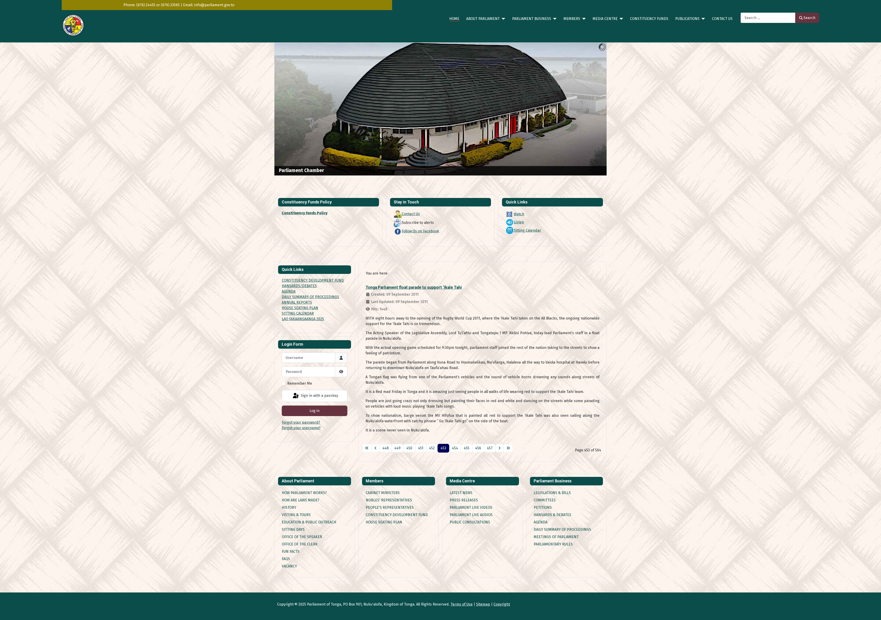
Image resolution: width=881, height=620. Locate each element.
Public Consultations (470, 522)
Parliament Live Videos (471, 507)
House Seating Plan (384, 522)
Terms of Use (462, 604)
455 (466, 448)
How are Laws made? (300, 500)
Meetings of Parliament (556, 537)
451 (420, 448)
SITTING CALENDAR (298, 313)
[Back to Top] (873, 611)
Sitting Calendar (527, 230)
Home (454, 19)
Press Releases (464, 500)
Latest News (461, 493)
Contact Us (722, 19)
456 (478, 448)
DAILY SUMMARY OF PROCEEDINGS (310, 297)
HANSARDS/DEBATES (299, 286)
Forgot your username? (301, 428)
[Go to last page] (508, 448)
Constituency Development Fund (397, 515)
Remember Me (299, 383)
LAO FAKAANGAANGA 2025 (303, 319)
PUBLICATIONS (687, 19)
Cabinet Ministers (383, 493)
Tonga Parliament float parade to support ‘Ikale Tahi (413, 287)
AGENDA (289, 291)
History (289, 507)
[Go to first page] (367, 448)
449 (397, 448)
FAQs (286, 559)
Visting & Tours (296, 515)
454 (455, 448)
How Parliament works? (304, 493)
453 (443, 448)
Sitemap (483, 604)
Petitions (543, 507)
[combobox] (768, 18)
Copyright (501, 604)
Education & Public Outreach (309, 522)
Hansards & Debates (552, 515)
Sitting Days (293, 529)
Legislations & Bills (552, 493)
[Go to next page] (499, 448)
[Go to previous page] (375, 448)
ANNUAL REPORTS (297, 302)
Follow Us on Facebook (420, 231)
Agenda (540, 522)
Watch (519, 214)
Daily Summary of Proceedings (562, 529)
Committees (545, 500)
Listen (519, 222)
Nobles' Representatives (389, 500)
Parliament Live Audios (471, 515)
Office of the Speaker (302, 537)
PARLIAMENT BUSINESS (531, 19)
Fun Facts (290, 551)
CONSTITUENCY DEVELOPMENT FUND (313, 280)
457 (490, 448)
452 (432, 448)
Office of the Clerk (300, 544)
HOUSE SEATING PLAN (300, 308)
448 (385, 448)
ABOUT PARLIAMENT (483, 19)
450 (409, 448)
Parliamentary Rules (553, 544)
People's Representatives (390, 507)
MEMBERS (571, 19)
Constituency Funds (649, 19)
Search (809, 18)
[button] (592, 109)
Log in (314, 411)
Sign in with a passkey (319, 395)
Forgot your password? (301, 422)
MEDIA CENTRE (605, 19)
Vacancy (289, 566)
